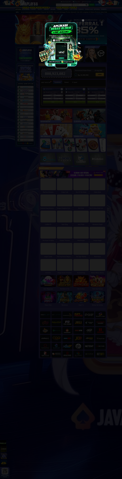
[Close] (83, 20)
